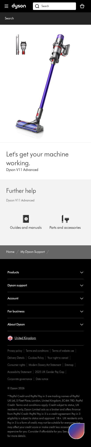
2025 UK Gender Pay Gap (49, 372)
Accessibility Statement (19, 372)
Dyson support (17, 285)
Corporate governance (20, 379)
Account (13, 298)
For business (16, 311)
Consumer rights (16, 364)
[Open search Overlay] (54, 6)
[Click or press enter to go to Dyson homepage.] (19, 8)
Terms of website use (63, 350)
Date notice (42, 379)
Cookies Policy (36, 357)
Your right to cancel (57, 357)
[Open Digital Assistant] (76, 431)
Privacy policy (15, 350)
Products (13, 272)
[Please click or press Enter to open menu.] (6, 6)
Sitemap (69, 364)
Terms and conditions (37, 350)
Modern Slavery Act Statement (45, 364)
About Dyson (16, 324)
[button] (22, 338)
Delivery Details (16, 357)
